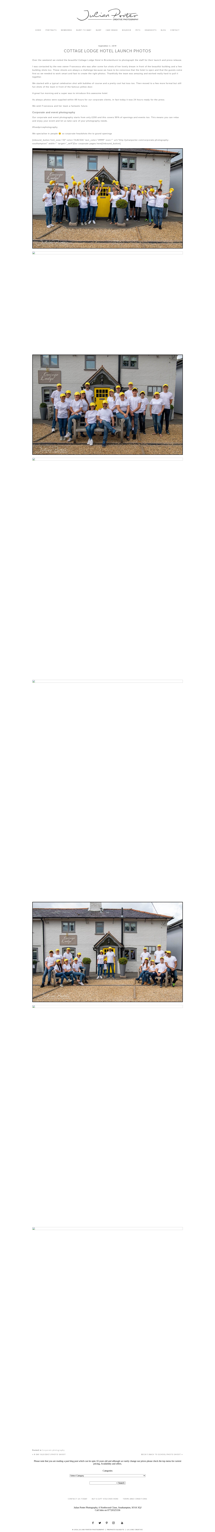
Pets (138, 30)
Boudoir (126, 30)
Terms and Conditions (135, 1499)
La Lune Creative (135, 1530)
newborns (66, 30)
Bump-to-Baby (83, 30)
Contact (174, 30)
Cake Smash (112, 30)
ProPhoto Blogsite (115, 1530)
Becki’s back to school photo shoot (161, 1454)
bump (98, 30)
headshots (150, 30)
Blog (163, 30)
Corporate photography (53, 1450)
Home (38, 30)
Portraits (51, 30)
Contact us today (77, 1499)
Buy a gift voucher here (105, 1499)
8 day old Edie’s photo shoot (50, 1454)
